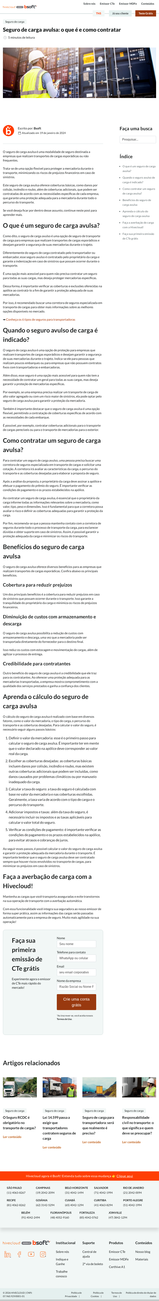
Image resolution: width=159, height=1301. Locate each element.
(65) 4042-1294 (74, 1203)
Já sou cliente (120, 13)
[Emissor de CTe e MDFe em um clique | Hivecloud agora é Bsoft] (20, 6)
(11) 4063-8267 (16, 1190)
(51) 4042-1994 (133, 1203)
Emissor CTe (107, 3)
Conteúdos (147, 3)
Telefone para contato (71, 952)
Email (60, 966)
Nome (61, 938)
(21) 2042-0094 (133, 1190)
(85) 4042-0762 (89, 1215)
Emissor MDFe (128, 3)
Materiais (141, 1259)
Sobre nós (89, 3)
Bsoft (37, 128)
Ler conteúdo (12, 1137)
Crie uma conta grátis (76, 1002)
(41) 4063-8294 (103, 1203)
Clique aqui (125, 1176)
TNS (98, 13)
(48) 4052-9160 (61, 1215)
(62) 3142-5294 (45, 1203)
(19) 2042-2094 (45, 1190)
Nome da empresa (69, 980)
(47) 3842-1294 (118, 1215)
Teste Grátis (146, 13)
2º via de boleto (92, 1264)
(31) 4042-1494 (76, 1190)
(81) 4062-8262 (16, 1203)
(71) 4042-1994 (103, 1190)
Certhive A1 (117, 1267)
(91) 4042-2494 (30, 1215)
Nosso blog (142, 1251)
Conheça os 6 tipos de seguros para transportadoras (41, 319)
